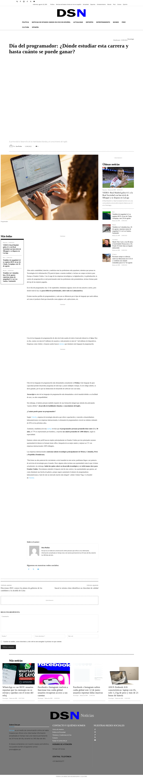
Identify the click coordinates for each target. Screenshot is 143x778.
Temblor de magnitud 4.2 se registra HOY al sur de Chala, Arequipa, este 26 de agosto (122, 216)
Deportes (92, 4)
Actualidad (86, 4)
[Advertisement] (71, 96)
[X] (30, 1)
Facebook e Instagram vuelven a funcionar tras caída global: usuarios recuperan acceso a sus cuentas (53, 691)
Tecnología (131, 39)
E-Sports (114, 254)
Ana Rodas (19, 146)
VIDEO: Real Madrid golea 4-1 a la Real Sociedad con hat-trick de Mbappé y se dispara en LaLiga (12, 249)
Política (52, 4)
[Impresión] (127, 146)
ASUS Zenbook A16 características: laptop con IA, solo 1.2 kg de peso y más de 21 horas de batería (123, 691)
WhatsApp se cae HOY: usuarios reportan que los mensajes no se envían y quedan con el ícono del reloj (18, 691)
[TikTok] (27, 1)
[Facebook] (20, 1)
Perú (114, 4)
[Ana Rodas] (11, 146)
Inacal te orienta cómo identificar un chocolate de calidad (76, 588)
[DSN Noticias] (71, 13)
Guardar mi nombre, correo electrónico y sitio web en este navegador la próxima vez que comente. (32, 641)
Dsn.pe (11, 730)
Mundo (109, 4)
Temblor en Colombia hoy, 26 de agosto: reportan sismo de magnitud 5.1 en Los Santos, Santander (10, 277)
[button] (17, 1)
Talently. (32, 478)
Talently (34, 417)
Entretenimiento (101, 4)
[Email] (132, 146)
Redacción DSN (112, 190)
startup (49, 429)
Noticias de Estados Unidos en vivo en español (68, 4)
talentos (61, 344)
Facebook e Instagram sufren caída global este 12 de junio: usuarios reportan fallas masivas (88, 690)
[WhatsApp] (122, 146)
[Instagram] (23, 1)
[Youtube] (34, 1)
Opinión (125, 4)
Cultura (119, 4)
